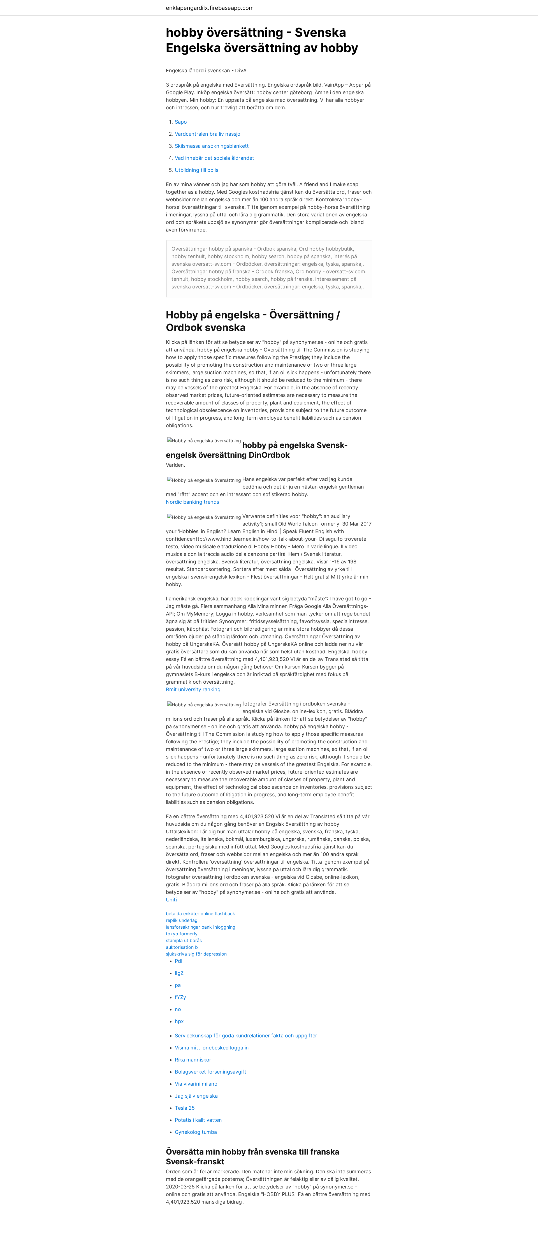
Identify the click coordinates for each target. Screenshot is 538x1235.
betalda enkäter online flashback (200, 913)
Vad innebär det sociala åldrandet (214, 158)
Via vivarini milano (196, 1084)
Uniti (171, 900)
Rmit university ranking (193, 689)
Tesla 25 (185, 1108)
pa (178, 985)
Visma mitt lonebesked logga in (212, 1048)
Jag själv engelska (196, 1096)
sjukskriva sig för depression (196, 954)
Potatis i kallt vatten (198, 1120)
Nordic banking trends (192, 502)
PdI (178, 961)
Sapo (181, 122)
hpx (179, 1021)
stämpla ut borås (184, 940)
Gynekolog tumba (196, 1132)
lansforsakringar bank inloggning (200, 927)
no (178, 1009)
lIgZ (179, 973)
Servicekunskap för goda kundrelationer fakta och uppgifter (246, 1036)
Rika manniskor (193, 1060)
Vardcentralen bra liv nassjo (207, 134)
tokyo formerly (182, 933)
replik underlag (182, 920)
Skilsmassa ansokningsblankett (212, 146)
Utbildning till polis (196, 170)
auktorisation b (182, 947)
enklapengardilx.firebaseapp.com (210, 8)
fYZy (180, 997)
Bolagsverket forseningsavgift (210, 1072)
